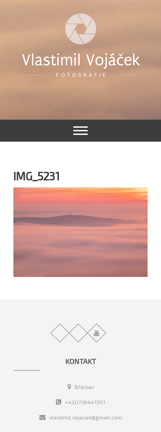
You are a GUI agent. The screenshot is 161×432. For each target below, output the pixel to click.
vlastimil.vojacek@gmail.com (85, 417)
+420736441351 (84, 402)
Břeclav (83, 387)
